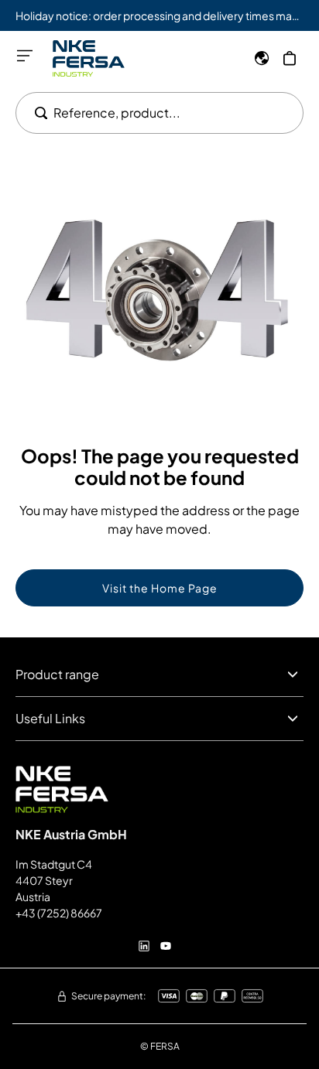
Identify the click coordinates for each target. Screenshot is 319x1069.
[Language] (261, 58)
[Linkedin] (144, 946)
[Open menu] (24, 55)
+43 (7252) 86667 (58, 913)
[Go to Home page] (89, 58)
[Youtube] (166, 946)
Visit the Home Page (160, 588)
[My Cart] (290, 58)
